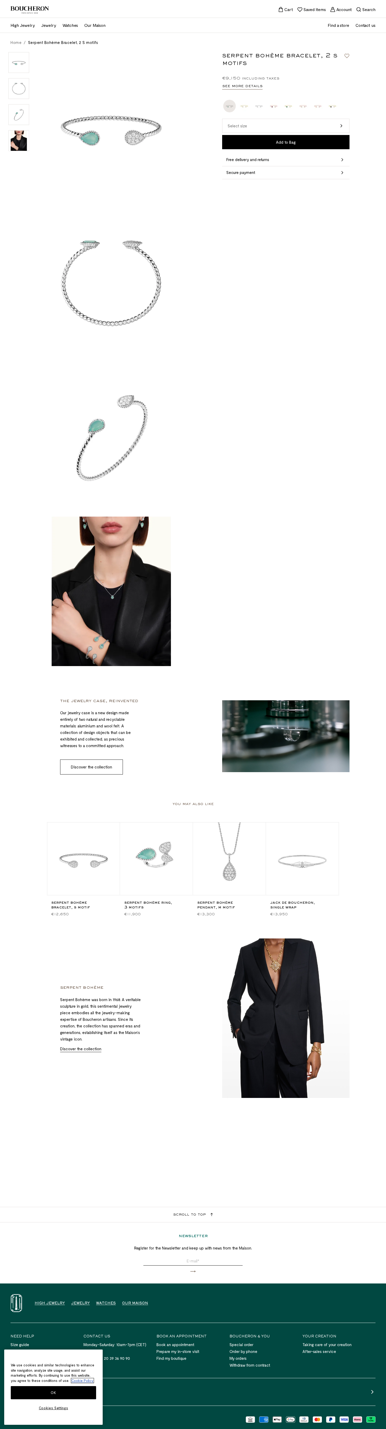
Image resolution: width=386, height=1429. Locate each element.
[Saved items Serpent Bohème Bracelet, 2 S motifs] (347, 55)
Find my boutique (171, 1358)
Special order (241, 1344)
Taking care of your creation (327, 1344)
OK (53, 1393)
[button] (286, 126)
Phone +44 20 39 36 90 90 (107, 1358)
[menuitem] (285, 9)
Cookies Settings (53, 1408)
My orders (238, 1358)
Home (16, 42)
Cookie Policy (82, 1380)
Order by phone (243, 1351)
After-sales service (319, 1351)
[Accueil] (16, 1303)
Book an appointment (175, 1344)
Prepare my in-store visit (178, 1351)
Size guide (20, 1344)
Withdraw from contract (249, 1365)
